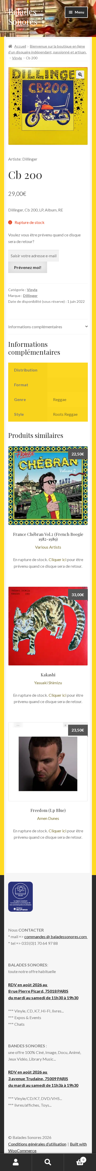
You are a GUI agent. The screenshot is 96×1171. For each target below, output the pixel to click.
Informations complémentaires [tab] (35, 326)
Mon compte (16, 1162)
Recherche (48, 1162)
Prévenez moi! (27, 267)
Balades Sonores (23, 16)
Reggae (59, 399)
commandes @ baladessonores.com (56, 936)
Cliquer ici (57, 559)
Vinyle (17, 58)
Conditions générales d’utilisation (37, 1143)
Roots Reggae (65, 414)
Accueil (20, 46)
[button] (80, 74)
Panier (74, 1158)
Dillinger (30, 295)
